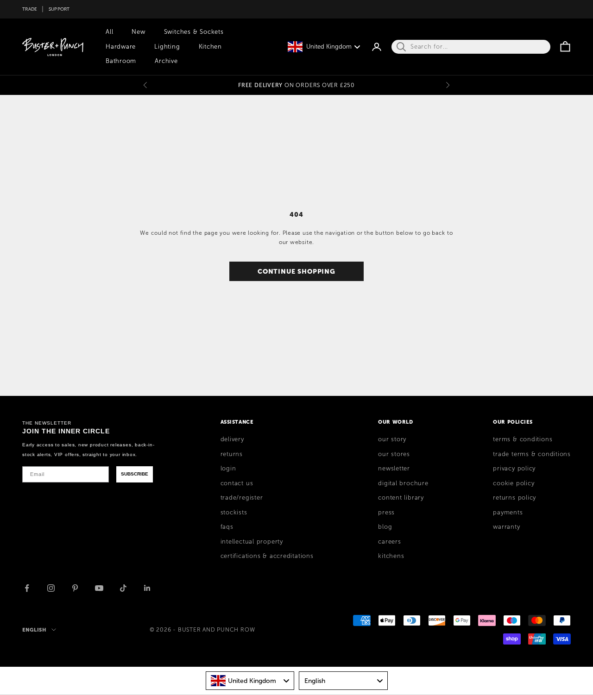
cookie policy (513, 483)
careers (389, 541)
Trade (29, 9)
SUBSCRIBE (134, 473)
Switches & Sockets (194, 32)
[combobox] (250, 680)
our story (392, 439)
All (109, 32)
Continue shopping (296, 271)
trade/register (242, 498)
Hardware (121, 47)
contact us (237, 483)
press (386, 512)
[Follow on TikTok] (123, 588)
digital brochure (403, 483)
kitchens (391, 556)
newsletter (394, 468)
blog (385, 527)
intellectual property (252, 541)
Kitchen (210, 47)
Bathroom (121, 61)
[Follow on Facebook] (27, 588)
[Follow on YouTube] (99, 588)
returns (232, 454)
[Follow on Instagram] (51, 588)
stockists (234, 512)
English (34, 629)
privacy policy (514, 468)
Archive (166, 61)
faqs (227, 527)
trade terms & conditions (532, 454)
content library (401, 498)
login (228, 468)
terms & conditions (522, 439)
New (138, 32)
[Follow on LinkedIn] (147, 588)
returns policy (514, 498)
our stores (394, 454)
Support (59, 9)
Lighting (167, 47)
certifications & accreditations (267, 556)
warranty (506, 527)
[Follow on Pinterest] (75, 588)
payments (508, 512)
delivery (232, 439)
